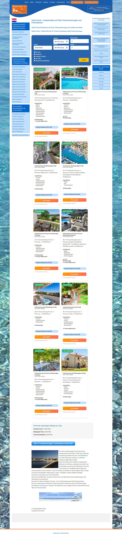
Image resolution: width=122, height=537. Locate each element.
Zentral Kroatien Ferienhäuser (20, 54)
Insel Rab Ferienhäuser (18, 126)
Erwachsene (74, 38)
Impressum (56, 533)
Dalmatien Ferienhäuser (18, 32)
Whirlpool (38, 54)
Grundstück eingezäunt (42, 60)
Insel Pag (101, 81)
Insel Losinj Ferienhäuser (18, 121)
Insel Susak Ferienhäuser (19, 129)
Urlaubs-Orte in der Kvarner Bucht (20, 135)
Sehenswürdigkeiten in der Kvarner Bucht (101, 46)
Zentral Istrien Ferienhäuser (19, 91)
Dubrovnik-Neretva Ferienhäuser (20, 34)
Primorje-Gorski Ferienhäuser (20, 96)
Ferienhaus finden (77, 2)
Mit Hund (38, 58)
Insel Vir (101, 88)
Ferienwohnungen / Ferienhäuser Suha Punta (60, 495)
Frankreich (38, 2)
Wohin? (36, 44)
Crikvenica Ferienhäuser (18, 94)
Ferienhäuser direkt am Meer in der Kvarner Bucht (101, 24)
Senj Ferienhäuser (17, 101)
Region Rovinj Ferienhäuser (19, 84)
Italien (32, 2)
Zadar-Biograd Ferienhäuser (19, 74)
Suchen (84, 60)
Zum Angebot (46, 133)
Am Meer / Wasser (40, 56)
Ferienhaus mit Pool (91, 2)
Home (26, 2)
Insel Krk (101, 75)
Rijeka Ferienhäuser (17, 99)
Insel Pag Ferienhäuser (18, 124)
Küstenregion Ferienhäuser (19, 114)
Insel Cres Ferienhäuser (18, 119)
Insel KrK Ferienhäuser (18, 116)
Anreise (55, 38)
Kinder (72, 44)
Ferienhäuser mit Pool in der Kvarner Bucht (101, 28)
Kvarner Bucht (42, 488)
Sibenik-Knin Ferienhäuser (19, 66)
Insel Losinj (101, 78)
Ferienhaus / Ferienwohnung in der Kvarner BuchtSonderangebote (101, 40)
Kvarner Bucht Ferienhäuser (19, 47)
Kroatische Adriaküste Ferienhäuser (18, 44)
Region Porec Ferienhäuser (19, 79)
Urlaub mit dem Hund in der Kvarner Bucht (101, 33)
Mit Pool (37, 52)
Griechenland (61, 2)
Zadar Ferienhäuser (17, 71)
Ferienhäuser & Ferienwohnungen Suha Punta (101, 19)
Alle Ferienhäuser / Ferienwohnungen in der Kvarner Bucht (60, 498)
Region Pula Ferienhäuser (19, 81)
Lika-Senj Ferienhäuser (18, 49)
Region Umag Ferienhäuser (19, 86)
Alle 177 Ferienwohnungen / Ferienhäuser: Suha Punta (53, 443)
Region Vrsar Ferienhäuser (19, 89)
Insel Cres (101, 72)
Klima (101, 53)
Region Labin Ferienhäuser (19, 76)
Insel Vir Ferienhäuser (18, 131)
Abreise (55, 44)
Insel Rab (101, 85)
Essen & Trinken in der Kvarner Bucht (101, 61)
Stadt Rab (83, 455)
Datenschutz (64, 533)
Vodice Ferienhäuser (17, 69)
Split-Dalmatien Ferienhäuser (20, 52)
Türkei (68, 2)
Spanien (45, 2)
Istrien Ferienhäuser (17, 40)
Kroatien (52, 2)
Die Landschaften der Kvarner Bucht (101, 57)
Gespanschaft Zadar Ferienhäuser (17, 37)
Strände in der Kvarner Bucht (101, 50)
